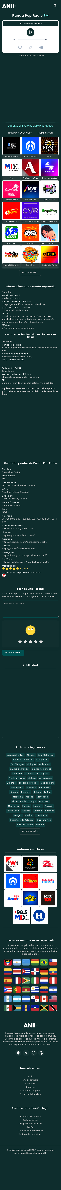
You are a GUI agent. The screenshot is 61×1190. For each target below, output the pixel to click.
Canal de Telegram (30, 1090)
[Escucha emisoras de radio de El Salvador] (53, 989)
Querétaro (41, 815)
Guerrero (31, 787)
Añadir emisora (30, 1080)
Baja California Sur (23, 759)
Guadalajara (47, 783)
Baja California (45, 755)
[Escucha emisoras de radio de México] (8, 1008)
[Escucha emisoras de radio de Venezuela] (44, 989)
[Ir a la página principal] (30, 1027)
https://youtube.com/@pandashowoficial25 (25, 562)
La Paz (47, 792)
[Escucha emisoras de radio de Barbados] (26, 1008)
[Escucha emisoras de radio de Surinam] (26, 989)
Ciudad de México (19, 769)
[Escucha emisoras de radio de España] (8, 980)
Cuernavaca (45, 778)
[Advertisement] (30, 89)
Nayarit (49, 806)
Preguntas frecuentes (30, 1123)
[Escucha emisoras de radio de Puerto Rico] (8, 989)
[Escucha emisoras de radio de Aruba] (26, 962)
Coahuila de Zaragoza (37, 773)
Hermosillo (44, 787)
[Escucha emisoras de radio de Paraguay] (44, 980)
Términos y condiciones (30, 1130)
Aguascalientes (15, 755)
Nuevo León (13, 810)
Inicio (30, 1076)
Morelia (26, 806)
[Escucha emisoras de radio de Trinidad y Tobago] (53, 1008)
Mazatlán (18, 797)
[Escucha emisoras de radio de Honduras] (17, 998)
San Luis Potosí (25, 824)
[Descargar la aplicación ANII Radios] (18, 1053)
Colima (32, 778)
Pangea (18, 815)
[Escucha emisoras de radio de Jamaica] (44, 1008)
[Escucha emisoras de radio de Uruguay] (35, 989)
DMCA (30, 1127)
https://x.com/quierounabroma (18, 548)
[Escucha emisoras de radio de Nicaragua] (26, 998)
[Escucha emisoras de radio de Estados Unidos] (53, 998)
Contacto (30, 1083)
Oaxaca (26, 810)
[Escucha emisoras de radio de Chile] (53, 962)
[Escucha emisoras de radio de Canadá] (44, 998)
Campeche (42, 759)
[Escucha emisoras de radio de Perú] (53, 980)
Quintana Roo (44, 820)
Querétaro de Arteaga (22, 820)
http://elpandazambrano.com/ (18, 535)
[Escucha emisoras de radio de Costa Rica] (17, 971)
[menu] (55, 6)
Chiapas (31, 764)
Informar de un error (30, 1116)
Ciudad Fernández (41, 769)
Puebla (28, 815)
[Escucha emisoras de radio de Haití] (35, 1008)
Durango (11, 783)
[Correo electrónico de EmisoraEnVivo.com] (41, 1053)
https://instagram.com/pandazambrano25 (24, 555)
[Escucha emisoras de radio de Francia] (17, 980)
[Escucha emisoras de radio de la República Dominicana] (35, 971)
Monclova (44, 801)
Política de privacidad (30, 1134)
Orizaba (38, 810)
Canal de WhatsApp (30, 1094)
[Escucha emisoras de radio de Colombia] (8, 971)
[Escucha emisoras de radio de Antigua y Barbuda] (8, 962)
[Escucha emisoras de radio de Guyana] (26, 980)
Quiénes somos (31, 1120)
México (29, 797)
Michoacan (42, 797)
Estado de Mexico (28, 783)
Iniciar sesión (45, 132)
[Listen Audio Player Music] (41, 47)
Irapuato (25, 792)
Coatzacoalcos (17, 778)
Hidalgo (14, 792)
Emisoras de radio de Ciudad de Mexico (30, 125)
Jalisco (37, 792)
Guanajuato (17, 787)
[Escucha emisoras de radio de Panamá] (35, 998)
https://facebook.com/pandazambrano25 (24, 542)
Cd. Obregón (17, 764)
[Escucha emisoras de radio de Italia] (35, 980)
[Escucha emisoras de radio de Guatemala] (8, 998)
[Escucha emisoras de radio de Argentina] (17, 962)
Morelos (37, 806)
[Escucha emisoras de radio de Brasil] (44, 962)
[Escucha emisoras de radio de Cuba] (26, 971)
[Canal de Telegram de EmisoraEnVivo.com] (26, 1053)
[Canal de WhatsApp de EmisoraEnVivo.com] (33, 1053)
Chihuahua (44, 764)
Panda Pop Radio (30, 15)
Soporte (30, 1087)
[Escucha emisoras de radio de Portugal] (17, 989)
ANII (45, 1153)
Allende (31, 755)
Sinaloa (40, 824)
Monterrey (13, 806)
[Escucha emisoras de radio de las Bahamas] (17, 1008)
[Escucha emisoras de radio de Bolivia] (35, 962)
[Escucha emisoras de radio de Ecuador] (53, 971)
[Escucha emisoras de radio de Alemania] (44, 971)
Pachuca (49, 810)
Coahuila (17, 773)
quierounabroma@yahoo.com (17, 528)
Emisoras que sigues (20, 132)
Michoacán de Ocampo (24, 801)
